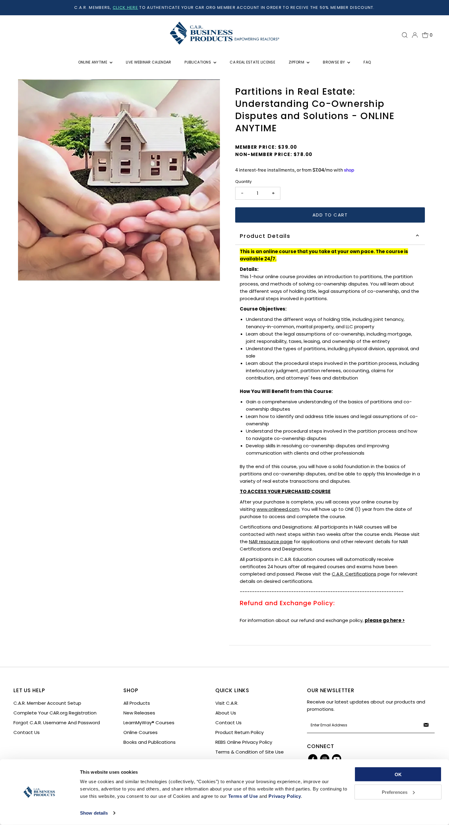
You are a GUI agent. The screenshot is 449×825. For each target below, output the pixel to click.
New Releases (139, 713)
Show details (94, 813)
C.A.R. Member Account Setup (47, 703)
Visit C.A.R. (226, 703)
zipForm (297, 62)
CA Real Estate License (252, 62)
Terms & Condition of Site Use (249, 752)
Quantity (243, 181)
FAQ (367, 62)
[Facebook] (312, 758)
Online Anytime (93, 62)
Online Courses (140, 732)
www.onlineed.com (278, 509)
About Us (225, 713)
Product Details (265, 236)
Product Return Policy (239, 732)
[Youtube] (336, 758)
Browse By (334, 62)
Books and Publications (149, 742)
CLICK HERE (125, 7)
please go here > (385, 620)
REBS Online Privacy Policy (243, 742)
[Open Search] (404, 35)
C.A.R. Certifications (354, 574)
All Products (136, 703)
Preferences (394, 791)
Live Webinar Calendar (148, 62)
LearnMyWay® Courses (148, 722)
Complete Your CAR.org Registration (55, 713)
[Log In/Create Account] (415, 35)
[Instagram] (324, 758)
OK (398, 774)
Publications (198, 62)
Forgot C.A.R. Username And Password (56, 722)
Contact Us (26, 732)
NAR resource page (271, 541)
